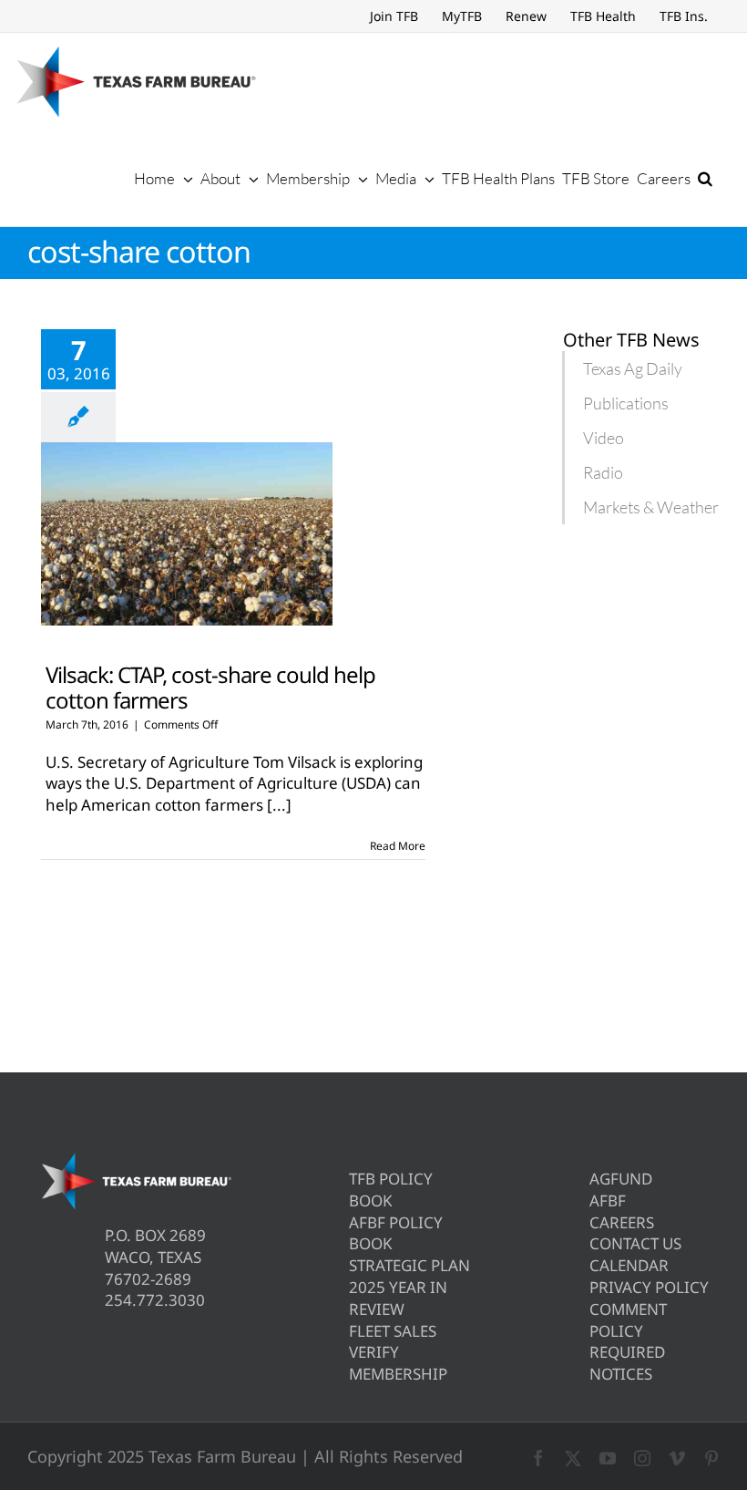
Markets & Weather (651, 507)
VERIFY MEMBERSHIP (398, 1362)
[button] (705, 177)
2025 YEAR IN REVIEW (398, 1298)
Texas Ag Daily (632, 368)
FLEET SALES (392, 1330)
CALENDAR (629, 1265)
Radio (603, 472)
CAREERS (621, 1222)
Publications (626, 403)
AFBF (607, 1200)
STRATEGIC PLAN (409, 1265)
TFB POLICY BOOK (391, 1189)
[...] (279, 804)
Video (603, 438)
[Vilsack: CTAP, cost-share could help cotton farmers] (187, 534)
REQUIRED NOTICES (627, 1362)
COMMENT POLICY (628, 1320)
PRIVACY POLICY (649, 1287)
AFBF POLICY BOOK (396, 1233)
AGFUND (620, 1178)
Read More (397, 846)
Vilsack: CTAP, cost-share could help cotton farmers (210, 686)
